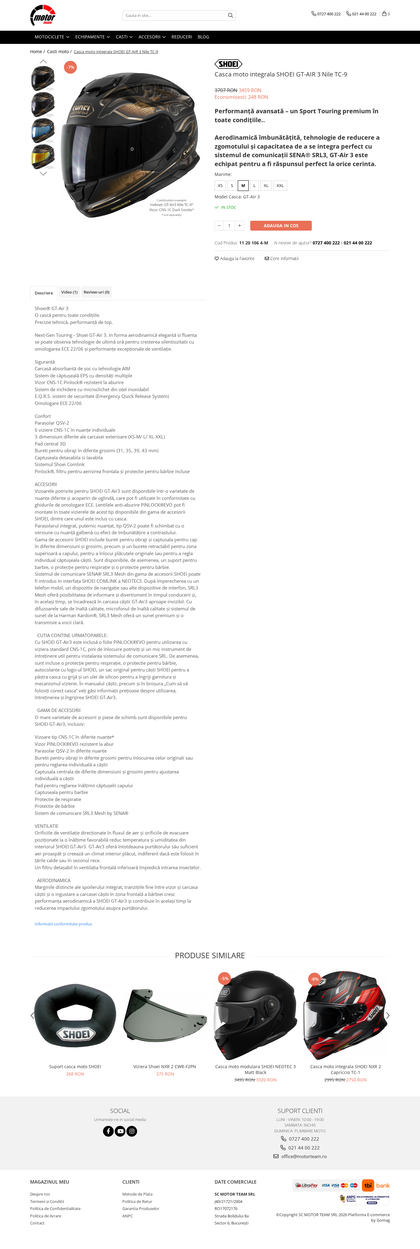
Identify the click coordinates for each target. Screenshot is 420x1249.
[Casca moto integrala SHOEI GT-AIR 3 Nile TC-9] (132, 145)
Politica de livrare (45, 1216)
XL (266, 185)
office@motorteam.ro (303, 1156)
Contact (37, 1223)
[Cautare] (230, 15)
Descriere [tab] (44, 293)
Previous (43, 62)
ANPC (127, 1216)
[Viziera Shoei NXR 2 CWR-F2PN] (165, 1015)
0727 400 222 (303, 1139)
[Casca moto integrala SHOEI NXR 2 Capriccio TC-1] (345, 1015)
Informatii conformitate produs (63, 924)
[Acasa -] (61, 15)
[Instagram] (131, 1131)
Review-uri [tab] (96, 292)
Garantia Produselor (140, 1208)
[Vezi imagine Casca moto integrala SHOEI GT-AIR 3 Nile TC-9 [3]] (43, 156)
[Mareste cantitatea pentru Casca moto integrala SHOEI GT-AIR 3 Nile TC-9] (239, 226)
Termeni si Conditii (47, 1201)
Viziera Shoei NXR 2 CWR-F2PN (165, 1066)
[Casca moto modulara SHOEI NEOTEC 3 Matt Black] (255, 1015)
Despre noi (40, 1194)
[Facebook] (108, 1131)
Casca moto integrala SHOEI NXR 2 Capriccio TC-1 (345, 1069)
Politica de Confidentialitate (55, 1208)
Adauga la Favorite (237, 258)
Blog (203, 37)
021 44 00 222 (303, 1148)
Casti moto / (60, 51)
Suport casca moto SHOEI (75, 1066)
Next (43, 173)
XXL (280, 185)
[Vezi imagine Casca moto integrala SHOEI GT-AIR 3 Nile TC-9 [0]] (43, 78)
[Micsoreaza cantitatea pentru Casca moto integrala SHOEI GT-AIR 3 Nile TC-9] (219, 226)
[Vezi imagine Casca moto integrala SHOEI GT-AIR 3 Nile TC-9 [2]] (43, 130)
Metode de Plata (137, 1194)
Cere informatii (284, 258)
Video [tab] (69, 292)
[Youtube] (120, 1131)
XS (220, 185)
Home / (38, 51)
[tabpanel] (132, 145)
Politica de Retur (137, 1201)
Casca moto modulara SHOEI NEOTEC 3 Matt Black (255, 1069)
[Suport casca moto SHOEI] (75, 1015)
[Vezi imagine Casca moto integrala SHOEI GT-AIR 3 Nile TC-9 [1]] (43, 104)
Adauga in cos (281, 225)
